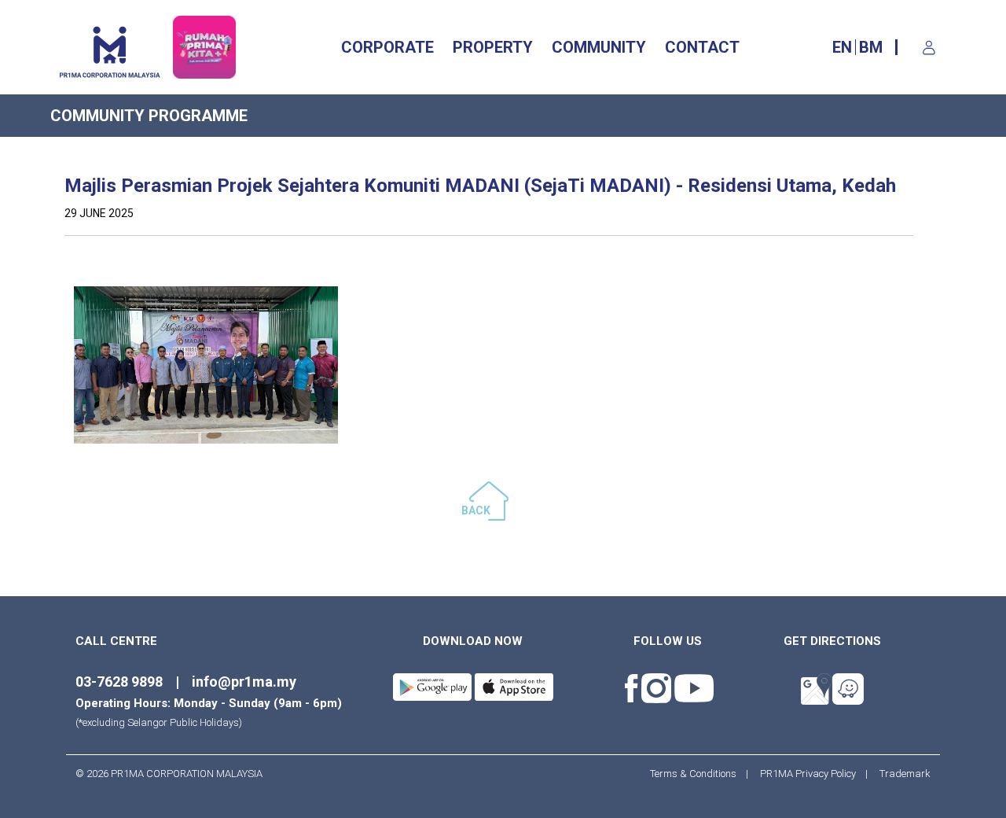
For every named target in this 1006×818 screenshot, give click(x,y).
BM (871, 47)
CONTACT (702, 47)
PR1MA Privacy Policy (808, 773)
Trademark (900, 773)
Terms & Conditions (698, 773)
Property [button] (493, 47)
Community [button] (599, 47)
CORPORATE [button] (387, 47)
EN (842, 47)
